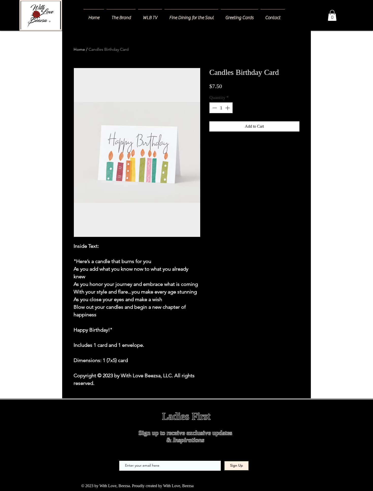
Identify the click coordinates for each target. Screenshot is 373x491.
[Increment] (228, 108)
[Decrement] (214, 108)
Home (79, 49)
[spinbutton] (221, 108)
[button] (332, 15)
